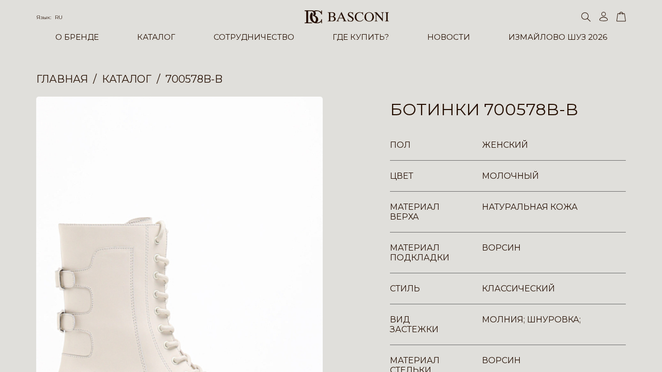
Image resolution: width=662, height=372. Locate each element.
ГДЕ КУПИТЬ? (361, 37)
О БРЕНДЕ (77, 37)
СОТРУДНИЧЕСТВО (254, 37)
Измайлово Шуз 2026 (557, 37)
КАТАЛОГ (156, 37)
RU (59, 17)
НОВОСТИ (448, 37)
